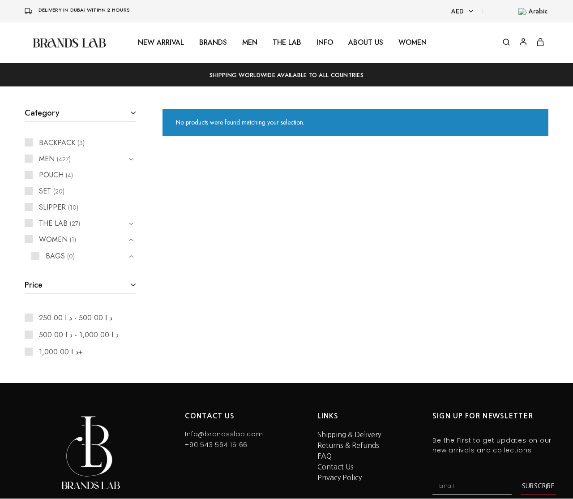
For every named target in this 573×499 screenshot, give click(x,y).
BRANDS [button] (213, 42)
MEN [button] (249, 42)
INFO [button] (324, 42)
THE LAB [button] (287, 42)
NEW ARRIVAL (161, 42)
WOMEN (412, 42)
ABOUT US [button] (365, 42)
